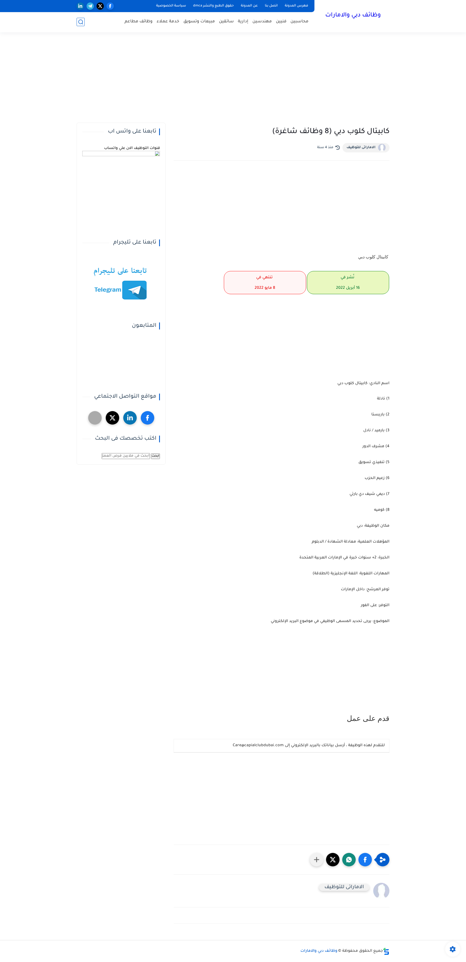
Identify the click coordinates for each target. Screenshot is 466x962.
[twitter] (100, 6)
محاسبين (299, 21)
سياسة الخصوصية (171, 6)
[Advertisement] (233, 81)
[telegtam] (95, 418)
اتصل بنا (271, 6)
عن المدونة (249, 6)
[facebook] (110, 6)
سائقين (226, 21)
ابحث (155, 456)
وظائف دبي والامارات (353, 15)
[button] (365, 859)
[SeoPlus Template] (386, 951)
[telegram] (90, 6)
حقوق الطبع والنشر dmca (213, 6)
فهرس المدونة (296, 6)
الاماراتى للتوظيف (361, 148)
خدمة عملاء (168, 21)
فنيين (281, 21)
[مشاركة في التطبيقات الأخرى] (316, 859)
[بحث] (81, 22)
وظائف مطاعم (139, 21)
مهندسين (262, 21)
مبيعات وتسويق (199, 21)
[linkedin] (80, 6)
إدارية (243, 21)
